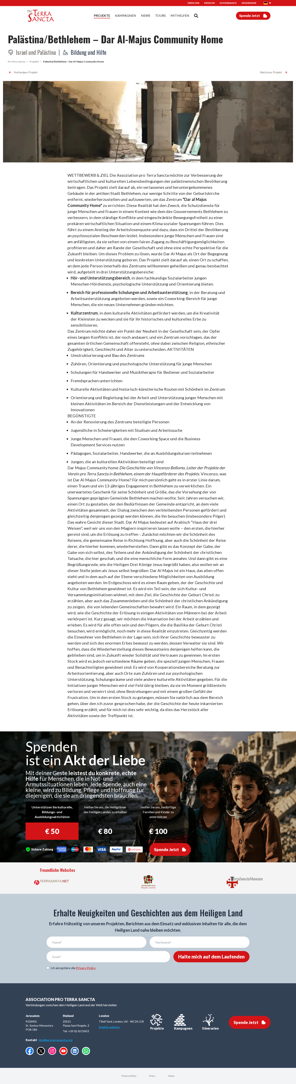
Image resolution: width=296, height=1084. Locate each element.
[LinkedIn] (75, 1051)
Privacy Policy (86, 968)
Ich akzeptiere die (73, 968)
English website (109, 1027)
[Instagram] (52, 1051)
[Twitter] (41, 1051)
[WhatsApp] (86, 1051)
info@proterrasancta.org (55, 1040)
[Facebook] (30, 1051)
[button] (267, 3)
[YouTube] (63, 1051)
